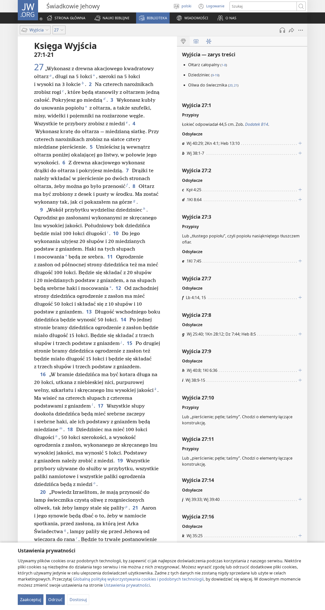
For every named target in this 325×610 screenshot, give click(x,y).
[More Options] (300, 30)
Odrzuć (55, 599)
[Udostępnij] (291, 30)
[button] (112, 18)
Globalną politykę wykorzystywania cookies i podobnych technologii (138, 579)
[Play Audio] (282, 30)
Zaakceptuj (30, 599)
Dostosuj (78, 599)
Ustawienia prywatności (127, 585)
